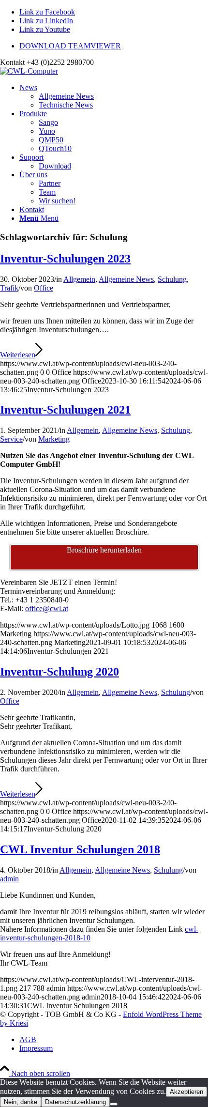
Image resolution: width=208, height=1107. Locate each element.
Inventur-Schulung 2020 (59, 671)
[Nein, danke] (114, 1104)
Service (11, 439)
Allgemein (79, 279)
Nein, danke (20, 1102)
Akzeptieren (186, 1091)
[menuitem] (113, 46)
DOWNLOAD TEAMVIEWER (70, 46)
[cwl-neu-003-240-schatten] (29, 71)
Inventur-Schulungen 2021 (65, 409)
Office (43, 288)
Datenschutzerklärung (75, 1102)
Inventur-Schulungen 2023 (65, 258)
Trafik (9, 288)
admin (9, 879)
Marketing (54, 439)
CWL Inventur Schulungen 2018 (80, 849)
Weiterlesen (17, 355)
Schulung (172, 279)
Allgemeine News (126, 279)
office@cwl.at (46, 608)
